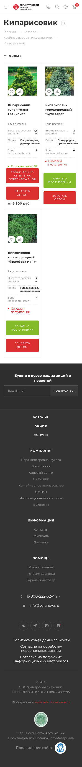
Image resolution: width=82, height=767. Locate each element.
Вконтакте (23, 626)
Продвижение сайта (34, 748)
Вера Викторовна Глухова (41, 460)
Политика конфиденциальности (41, 640)
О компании (41, 466)
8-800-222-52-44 (42, 596)
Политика (41, 542)
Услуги (41, 435)
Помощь (41, 558)
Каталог (41, 416)
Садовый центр (41, 472)
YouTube (47, 626)
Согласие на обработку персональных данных (41, 648)
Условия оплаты (41, 567)
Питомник (41, 479)
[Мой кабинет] (66, 7)
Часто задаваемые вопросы (41, 498)
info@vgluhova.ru (44, 605)
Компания (40, 450)
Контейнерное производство (41, 485)
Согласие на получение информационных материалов (41, 659)
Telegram (35, 626)
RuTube (58, 626)
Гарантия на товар (41, 580)
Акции (41, 426)
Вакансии (41, 504)
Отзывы (41, 492)
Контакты (41, 529)
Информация (41, 520)
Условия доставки (41, 573)
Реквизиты (41, 536)
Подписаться (65, 390)
